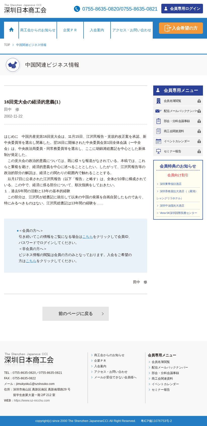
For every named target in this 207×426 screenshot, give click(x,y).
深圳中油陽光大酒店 (171, 205)
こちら (87, 237)
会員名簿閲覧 (172, 101)
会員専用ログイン (184, 8)
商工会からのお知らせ (38, 30)
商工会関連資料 (174, 131)
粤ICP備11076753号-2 (156, 421)
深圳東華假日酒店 (170, 183)
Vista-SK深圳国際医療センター (178, 212)
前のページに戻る (76, 313)
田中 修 (11, 109)
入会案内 (97, 30)
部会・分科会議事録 (177, 121)
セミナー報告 (172, 151)
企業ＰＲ (70, 30)
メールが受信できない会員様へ (115, 377)
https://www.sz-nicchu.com (32, 400)
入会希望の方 (185, 28)
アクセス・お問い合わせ (131, 30)
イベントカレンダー (177, 141)
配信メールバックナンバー (181, 111)
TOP (7, 45)
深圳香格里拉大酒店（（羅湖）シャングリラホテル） (177, 195)
